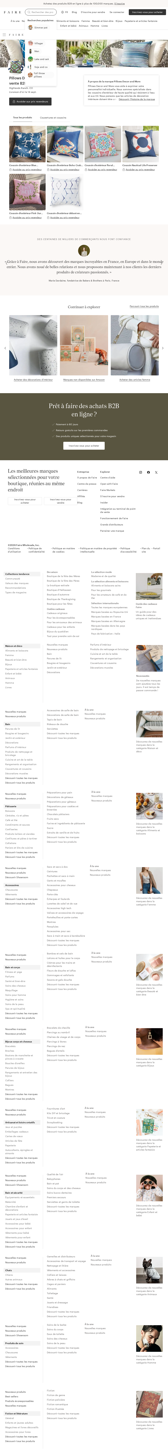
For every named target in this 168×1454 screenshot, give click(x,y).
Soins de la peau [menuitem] (14, 1004)
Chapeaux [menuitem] (52, 889)
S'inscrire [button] (119, 3)
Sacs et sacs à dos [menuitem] (57, 866)
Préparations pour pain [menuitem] (59, 792)
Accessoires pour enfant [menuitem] (18, 1228)
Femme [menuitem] (9, 655)
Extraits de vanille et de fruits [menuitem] (63, 832)
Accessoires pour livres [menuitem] (18, 1432)
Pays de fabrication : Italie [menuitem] (105, 633)
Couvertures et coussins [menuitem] (103, 663)
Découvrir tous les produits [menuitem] (20, 782)
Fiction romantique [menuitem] (57, 1404)
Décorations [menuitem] (53, 672)
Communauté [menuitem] (12, 578)
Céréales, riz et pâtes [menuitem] (17, 815)
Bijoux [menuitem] (8, 664)
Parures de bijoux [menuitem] (14, 1067)
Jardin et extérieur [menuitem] (57, 667)
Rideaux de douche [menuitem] (57, 724)
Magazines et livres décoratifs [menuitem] (22, 1427)
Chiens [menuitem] (9, 1274)
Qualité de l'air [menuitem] (55, 1174)
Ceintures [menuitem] (52, 871)
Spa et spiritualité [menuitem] (15, 1008)
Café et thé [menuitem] (11, 820)
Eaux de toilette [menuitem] (55, 1334)
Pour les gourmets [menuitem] (101, 590)
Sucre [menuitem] (50, 828)
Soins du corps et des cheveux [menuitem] (64, 1188)
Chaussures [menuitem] (11, 889)
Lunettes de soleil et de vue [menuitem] (62, 903)
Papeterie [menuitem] (10, 1145)
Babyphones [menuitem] (54, 1178)
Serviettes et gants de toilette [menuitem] (63, 1201)
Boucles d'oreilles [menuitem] (15, 1063)
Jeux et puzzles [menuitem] (13, 1127)
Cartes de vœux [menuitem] (14, 1136)
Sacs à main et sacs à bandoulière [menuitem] (66, 935)
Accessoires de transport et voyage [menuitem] (66, 1261)
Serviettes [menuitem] (52, 728)
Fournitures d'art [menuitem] (56, 1108)
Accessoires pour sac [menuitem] (58, 931)
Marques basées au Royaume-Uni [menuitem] (109, 612)
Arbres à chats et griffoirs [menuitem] (61, 1279)
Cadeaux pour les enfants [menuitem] (61, 626)
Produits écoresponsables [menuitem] (19, 1401)
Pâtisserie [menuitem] (10, 806)
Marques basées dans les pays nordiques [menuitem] (108, 627)
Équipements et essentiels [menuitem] (19, 1197)
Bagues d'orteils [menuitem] (55, 1050)
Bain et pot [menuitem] (53, 1183)
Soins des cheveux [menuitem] (15, 985)
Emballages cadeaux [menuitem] (16, 1131)
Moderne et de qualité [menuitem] (103, 576)
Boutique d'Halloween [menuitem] (59, 590)
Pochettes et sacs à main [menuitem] (61, 876)
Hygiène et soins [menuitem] (14, 999)
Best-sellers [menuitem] (11, 1396)
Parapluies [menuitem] (53, 926)
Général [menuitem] (9, 1418)
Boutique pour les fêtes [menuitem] (60, 603)
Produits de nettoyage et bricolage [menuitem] (109, 649)
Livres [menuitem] (8, 687)
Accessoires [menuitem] (12, 885)
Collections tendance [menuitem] (17, 574)
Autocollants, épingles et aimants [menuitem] (19, 1152)
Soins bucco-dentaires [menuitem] (59, 1192)
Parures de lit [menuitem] (54, 658)
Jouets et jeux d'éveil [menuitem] (16, 1219)
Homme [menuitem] (9, 682)
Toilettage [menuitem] (52, 1293)
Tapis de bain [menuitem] (54, 719)
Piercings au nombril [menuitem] (58, 1032)
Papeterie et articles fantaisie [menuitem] (21, 669)
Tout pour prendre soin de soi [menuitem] (63, 636)
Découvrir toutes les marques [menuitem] (21, 778)
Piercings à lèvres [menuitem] (56, 1041)
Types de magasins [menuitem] (16, 592)
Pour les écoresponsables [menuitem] (61, 617)
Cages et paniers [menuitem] (56, 1284)
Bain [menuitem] (49, 653)
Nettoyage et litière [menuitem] (57, 1265)
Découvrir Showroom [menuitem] (16, 877)
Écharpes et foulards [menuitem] (58, 899)
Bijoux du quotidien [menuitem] (57, 631)
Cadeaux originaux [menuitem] (57, 613)
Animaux (83, 25)
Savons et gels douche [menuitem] (59, 979)
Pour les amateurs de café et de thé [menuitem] (109, 596)
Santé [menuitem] (50, 1297)
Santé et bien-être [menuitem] (15, 981)
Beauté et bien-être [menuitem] (16, 659)
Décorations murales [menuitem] (101, 667)
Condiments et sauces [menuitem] (17, 824)
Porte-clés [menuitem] (52, 894)
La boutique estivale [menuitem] (58, 585)
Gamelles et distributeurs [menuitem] (61, 1256)
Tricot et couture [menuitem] (56, 1117)
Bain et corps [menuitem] (12, 967)
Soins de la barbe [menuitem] (56, 1324)
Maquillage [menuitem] (11, 990)
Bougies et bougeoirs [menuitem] (58, 663)
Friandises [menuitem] (52, 1307)
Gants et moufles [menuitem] (56, 880)
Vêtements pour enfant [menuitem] (17, 1237)
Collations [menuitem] (10, 843)
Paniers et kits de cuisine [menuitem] (19, 847)
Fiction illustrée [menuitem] (55, 1409)
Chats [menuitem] (8, 1270)
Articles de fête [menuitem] (13, 1140)
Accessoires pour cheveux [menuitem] (61, 885)
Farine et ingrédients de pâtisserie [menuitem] (66, 823)
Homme (95, 25)
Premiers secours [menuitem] (56, 1197)
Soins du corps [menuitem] (55, 1329)
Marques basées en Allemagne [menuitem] (108, 621)
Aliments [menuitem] (52, 1288)
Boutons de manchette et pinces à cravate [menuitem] (19, 1057)
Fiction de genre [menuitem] (56, 1395)
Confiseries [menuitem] (11, 829)
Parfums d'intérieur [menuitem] (100, 644)
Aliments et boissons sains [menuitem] (106, 585)
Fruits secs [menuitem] (53, 818)
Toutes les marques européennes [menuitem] (109, 607)
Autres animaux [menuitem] (13, 1279)
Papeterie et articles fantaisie (141, 21)
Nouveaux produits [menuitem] (57, 649)
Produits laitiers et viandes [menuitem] (20, 833)
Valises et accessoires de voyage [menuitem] (65, 912)
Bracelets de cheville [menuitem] (58, 1027)
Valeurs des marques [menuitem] (17, 583)
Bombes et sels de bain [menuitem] (60, 953)
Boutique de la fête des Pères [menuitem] (63, 580)
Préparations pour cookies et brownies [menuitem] (63, 808)
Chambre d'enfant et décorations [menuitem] (16, 1208)
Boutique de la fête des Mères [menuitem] (63, 576)
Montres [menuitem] (51, 922)
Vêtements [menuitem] (11, 894)
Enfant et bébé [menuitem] (13, 673)
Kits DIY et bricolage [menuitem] (58, 1113)
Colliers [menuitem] (9, 1080)
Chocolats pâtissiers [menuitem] (58, 814)
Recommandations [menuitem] (15, 587)
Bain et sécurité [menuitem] (13, 1192)
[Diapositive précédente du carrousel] (6, 263)
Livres (105, 25)
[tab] (22, 117)
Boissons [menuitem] (10, 810)
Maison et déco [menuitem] (13, 646)
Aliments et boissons (67, 21)
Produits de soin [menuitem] (14, 1343)
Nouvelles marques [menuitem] (57, 644)
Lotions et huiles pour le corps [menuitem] (63, 958)
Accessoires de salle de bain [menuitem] (63, 710)
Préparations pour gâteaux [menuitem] (61, 801)
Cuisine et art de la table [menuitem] (104, 653)
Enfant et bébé (68, 25)
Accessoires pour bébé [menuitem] (18, 1223)
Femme (86, 21)
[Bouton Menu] (4, 35)
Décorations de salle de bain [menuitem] (63, 715)
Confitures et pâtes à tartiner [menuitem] (21, 838)
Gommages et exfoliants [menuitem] (60, 975)
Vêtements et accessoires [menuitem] (61, 1270)
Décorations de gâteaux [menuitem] (60, 797)
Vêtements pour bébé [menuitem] (17, 1232)
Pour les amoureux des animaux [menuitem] (64, 622)
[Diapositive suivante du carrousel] (161, 263)
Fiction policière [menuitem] (56, 1399)
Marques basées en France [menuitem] (106, 616)
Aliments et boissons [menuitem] (16, 650)
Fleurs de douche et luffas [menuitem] (61, 970)
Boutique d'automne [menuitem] (58, 594)
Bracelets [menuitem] (10, 1046)
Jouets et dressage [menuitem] (57, 1302)
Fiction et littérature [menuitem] (16, 1413)
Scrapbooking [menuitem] (54, 1122)
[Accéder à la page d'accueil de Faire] (12, 12)
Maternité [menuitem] (10, 1201)
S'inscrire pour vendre (93, 12)
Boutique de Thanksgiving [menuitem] (61, 599)
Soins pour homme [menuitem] (15, 994)
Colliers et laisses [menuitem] (56, 1274)
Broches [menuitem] (9, 1050)
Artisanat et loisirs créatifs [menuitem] (20, 1122)
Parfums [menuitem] (9, 976)
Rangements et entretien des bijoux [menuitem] (21, 1074)
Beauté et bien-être (103, 21)
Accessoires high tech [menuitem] (59, 908)
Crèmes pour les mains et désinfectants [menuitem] (61, 964)
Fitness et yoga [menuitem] (13, 971)
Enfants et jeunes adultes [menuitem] (19, 1422)
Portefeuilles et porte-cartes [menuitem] (62, 917)
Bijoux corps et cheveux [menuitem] (18, 1041)
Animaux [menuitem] (10, 678)
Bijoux (119, 21)
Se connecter (117, 12)
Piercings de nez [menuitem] (56, 1046)
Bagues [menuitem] (9, 1085)
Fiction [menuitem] (50, 1390)
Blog (74, 12)
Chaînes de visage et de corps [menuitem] (63, 1037)
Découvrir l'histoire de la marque (137, 99)
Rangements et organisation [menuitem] (105, 658)
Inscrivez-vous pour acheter (147, 12)
